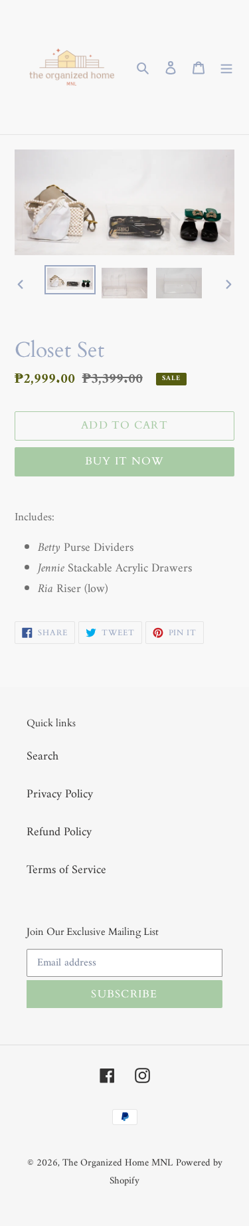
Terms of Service (66, 870)
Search (42, 756)
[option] (70, 280)
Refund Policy (59, 832)
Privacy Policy (60, 794)
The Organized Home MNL (117, 1163)
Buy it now (125, 461)
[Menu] (226, 67)
